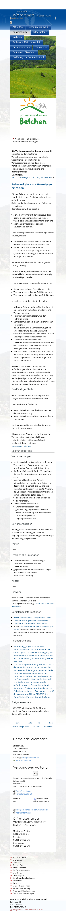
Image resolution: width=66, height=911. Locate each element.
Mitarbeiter (17, 873)
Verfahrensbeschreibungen (24, 878)
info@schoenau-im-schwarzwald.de (32, 809)
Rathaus (17, 37)
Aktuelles (17, 27)
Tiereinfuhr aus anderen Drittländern (30, 623)
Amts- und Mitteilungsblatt (24, 891)
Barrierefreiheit (19, 865)
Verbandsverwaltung (21, 888)
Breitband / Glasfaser (23, 52)
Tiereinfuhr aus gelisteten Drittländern (31, 620)
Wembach (19, 138)
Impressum (17, 860)
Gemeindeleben (21, 47)
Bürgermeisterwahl (38, 27)
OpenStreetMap (23, 791)
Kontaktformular (23, 760)
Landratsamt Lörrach (21, 446)
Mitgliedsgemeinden (21, 885)
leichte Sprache (19, 867)
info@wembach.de (30, 757)
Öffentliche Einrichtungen (23, 893)
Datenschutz (18, 862)
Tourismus (41, 47)
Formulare (17, 880)
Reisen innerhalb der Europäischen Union (32, 617)
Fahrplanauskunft (24, 793)
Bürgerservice (20, 32)
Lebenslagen (18, 875)
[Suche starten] (11, 22)
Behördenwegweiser (21, 870)
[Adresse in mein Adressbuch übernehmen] (36, 776)
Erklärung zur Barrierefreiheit (28, 57)
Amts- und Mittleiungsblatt (26, 42)
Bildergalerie (40, 32)
